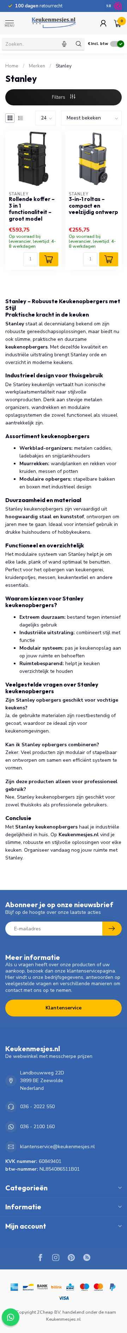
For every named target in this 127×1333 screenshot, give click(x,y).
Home (11, 66)
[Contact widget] (10, 1317)
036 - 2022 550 (37, 1106)
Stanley (64, 66)
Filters (59, 97)
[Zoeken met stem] (64, 44)
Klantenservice (63, 1007)
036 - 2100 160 (37, 1126)
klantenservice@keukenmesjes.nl (57, 1146)
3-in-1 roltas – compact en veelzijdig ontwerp (93, 205)
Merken (37, 66)
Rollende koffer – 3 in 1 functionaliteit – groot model (32, 209)
